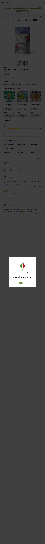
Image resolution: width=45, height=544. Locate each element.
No (24, 282)
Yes (20, 282)
